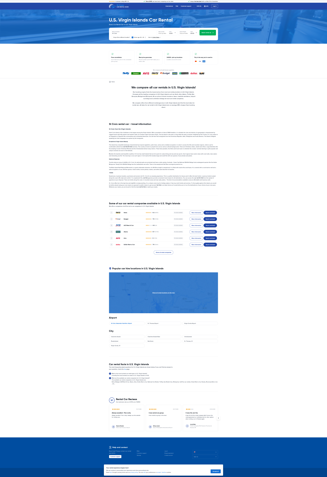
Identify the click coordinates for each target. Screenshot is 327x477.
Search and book (210, 213)
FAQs (138, 451)
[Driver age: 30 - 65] (132, 37)
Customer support (186, 6)
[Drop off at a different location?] (112, 37)
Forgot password (169, 453)
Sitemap (139, 455)
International (169, 6)
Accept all (216, 471)
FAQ (177, 6)
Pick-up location (116, 31)
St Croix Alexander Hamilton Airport (121, 323)
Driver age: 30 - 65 (139, 37)
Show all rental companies (163, 252)
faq (125, 369)
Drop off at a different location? (121, 37)
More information (196, 213)
